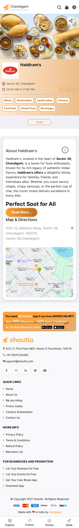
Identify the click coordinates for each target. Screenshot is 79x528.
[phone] (67, 89)
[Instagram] (16, 370)
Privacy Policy (14, 434)
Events (30, 524)
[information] (74, 89)
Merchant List (14, 451)
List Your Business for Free (22, 468)
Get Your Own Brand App (21, 480)
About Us (11, 394)
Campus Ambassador (19, 411)
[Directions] (61, 89)
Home (39, 122)
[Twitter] (35, 370)
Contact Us (13, 417)
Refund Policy (14, 446)
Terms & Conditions (18, 440)
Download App (15, 485)
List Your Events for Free (21, 474)
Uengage (55, 512)
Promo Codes (14, 406)
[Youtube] (44, 370)
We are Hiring (14, 400)
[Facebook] (6, 370)
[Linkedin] (25, 370)
